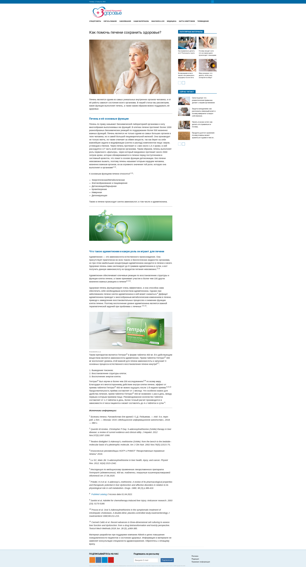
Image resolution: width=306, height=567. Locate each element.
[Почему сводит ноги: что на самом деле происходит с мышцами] (208, 43)
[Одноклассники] (206, 1)
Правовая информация (201, 562)
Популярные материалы (191, 32)
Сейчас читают (187, 92)
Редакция (195, 559)
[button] (214, 20)
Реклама (195, 556)
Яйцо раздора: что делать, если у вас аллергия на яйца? (205, 75)
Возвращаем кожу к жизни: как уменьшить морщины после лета (186, 75)
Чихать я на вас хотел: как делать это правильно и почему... (202, 124)
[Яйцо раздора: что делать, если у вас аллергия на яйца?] (208, 65)
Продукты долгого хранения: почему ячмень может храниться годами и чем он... (203, 135)
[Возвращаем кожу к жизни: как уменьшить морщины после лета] (187, 65)
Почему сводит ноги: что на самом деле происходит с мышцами (207, 53)
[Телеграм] (212, 1)
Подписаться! (167, 560)
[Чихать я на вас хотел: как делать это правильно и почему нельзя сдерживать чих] (184, 125)
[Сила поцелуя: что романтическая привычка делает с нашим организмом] (184, 101)
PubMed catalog (99, 494)
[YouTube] (215, 1)
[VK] (209, 1)
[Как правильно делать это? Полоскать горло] (187, 43)
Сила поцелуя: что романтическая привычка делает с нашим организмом (203, 100)
